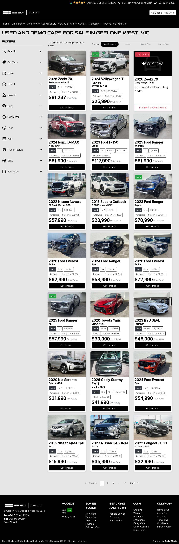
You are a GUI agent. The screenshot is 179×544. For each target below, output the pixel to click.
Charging (137, 509)
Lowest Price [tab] (163, 44)
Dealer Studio (171, 541)
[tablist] (136, 44)
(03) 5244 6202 (166, 2)
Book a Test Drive (164, 12)
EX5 (64, 513)
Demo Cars (91, 517)
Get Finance (66, 107)
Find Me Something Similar (152, 107)
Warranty (138, 513)
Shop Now (32, 23)
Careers (161, 516)
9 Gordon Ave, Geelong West (137, 2)
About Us (162, 513)
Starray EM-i (68, 516)
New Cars (91, 513)
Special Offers (48, 23)
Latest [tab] (127, 44)
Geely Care (139, 523)
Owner (81, 23)
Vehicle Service (117, 513)
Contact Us (163, 509)
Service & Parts (66, 23)
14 (125, 483)
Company (94, 23)
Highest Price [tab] (145, 44)
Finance (107, 23)
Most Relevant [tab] (110, 44)
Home (6, 23)
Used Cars (91, 520)
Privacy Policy (164, 526)
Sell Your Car (120, 23)
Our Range (17, 23)
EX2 (64, 509)
